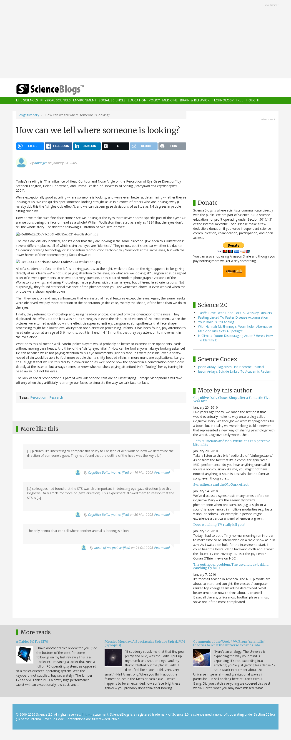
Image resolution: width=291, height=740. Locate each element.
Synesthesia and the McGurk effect (220, 484)
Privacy (87, 714)
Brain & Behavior (195, 100)
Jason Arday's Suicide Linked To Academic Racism (234, 371)
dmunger (40, 163)
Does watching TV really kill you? (219, 525)
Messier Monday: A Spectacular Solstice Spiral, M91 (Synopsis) (145, 643)
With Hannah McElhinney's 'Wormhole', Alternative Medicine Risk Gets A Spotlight (235, 328)
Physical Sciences (55, 100)
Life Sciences (27, 100)
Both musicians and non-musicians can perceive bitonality (231, 442)
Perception (38, 397)
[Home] (59, 89)
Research (56, 397)
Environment (84, 100)
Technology (222, 100)
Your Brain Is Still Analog (216, 322)
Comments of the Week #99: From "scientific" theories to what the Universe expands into (229, 643)
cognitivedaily (29, 115)
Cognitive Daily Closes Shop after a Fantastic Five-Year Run (232, 399)
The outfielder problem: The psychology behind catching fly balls (230, 566)
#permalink (162, 472)
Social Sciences (112, 100)
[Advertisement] (145, 40)
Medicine (170, 100)
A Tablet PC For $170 (32, 641)
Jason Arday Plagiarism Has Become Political (231, 367)
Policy (154, 100)
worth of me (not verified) (112, 547)
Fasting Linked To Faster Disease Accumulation (233, 317)
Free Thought (248, 100)
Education (137, 100)
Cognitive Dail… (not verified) (108, 472)
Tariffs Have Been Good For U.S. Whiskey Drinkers (235, 313)
